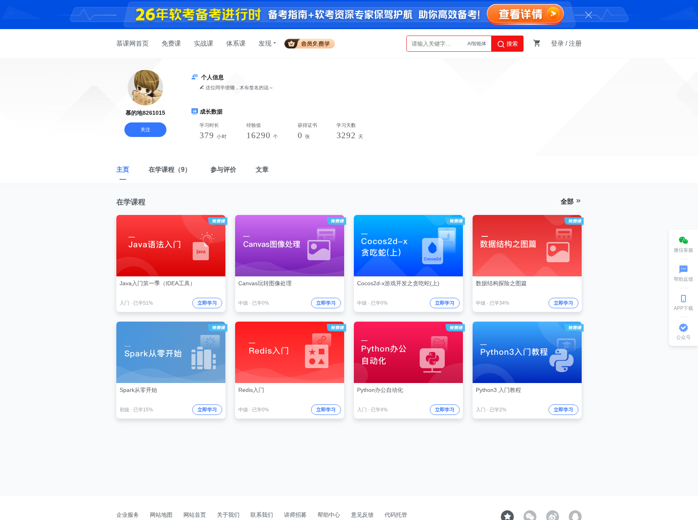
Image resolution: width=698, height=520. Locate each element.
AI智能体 (476, 43)
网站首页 (194, 515)
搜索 (511, 43)
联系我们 (261, 515)
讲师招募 (295, 515)
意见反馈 (362, 515)
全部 (568, 201)
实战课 (203, 43)
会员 (312, 42)
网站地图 (161, 515)
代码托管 (396, 515)
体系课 (236, 43)
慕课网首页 (132, 43)
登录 (557, 43)
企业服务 (127, 515)
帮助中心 (328, 515)
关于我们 (228, 515)
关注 (145, 130)
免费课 (171, 43)
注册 (575, 43)
